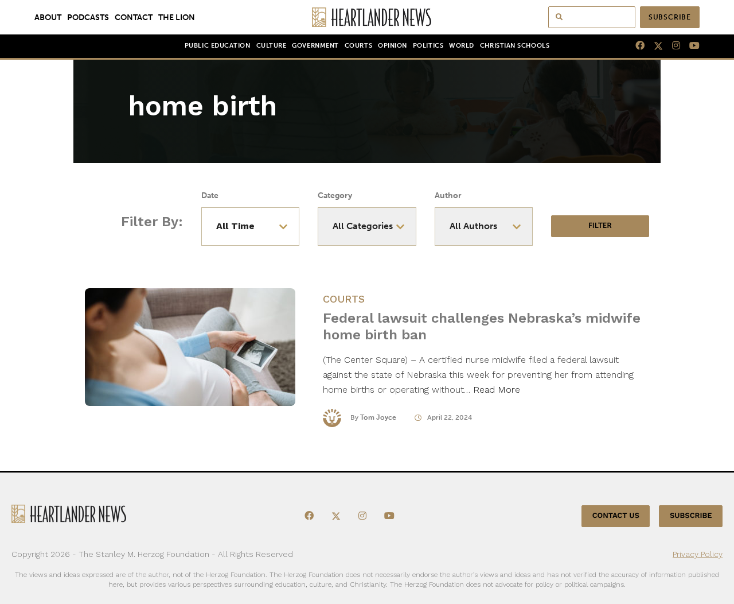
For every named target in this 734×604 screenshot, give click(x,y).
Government (315, 45)
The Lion (176, 17)
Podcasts (88, 17)
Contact (134, 17)
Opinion (392, 45)
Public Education (218, 45)
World (461, 45)
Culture (271, 45)
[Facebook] (635, 46)
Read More (496, 389)
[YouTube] (690, 46)
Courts (358, 45)
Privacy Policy (698, 554)
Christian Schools (514, 45)
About (47, 17)
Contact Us (615, 516)
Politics (428, 45)
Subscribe (670, 17)
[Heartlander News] (367, 17)
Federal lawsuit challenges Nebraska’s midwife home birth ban (482, 326)
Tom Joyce (378, 417)
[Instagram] (671, 46)
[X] (654, 46)
